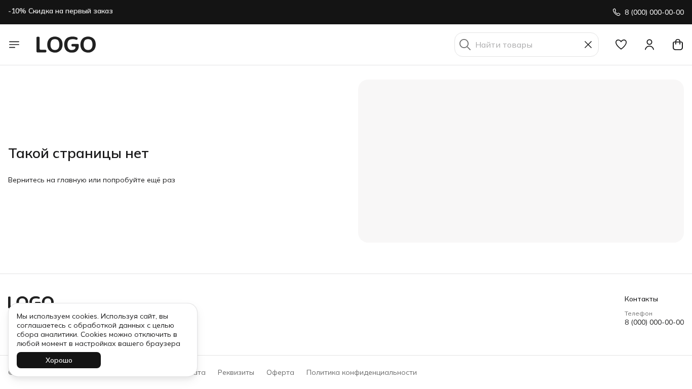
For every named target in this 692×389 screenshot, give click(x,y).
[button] (621, 44)
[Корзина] (678, 44)
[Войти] (649, 44)
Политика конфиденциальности (361, 372)
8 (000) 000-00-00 (654, 322)
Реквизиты (236, 372)
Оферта (280, 372)
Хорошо (59, 360)
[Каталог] (14, 44)
